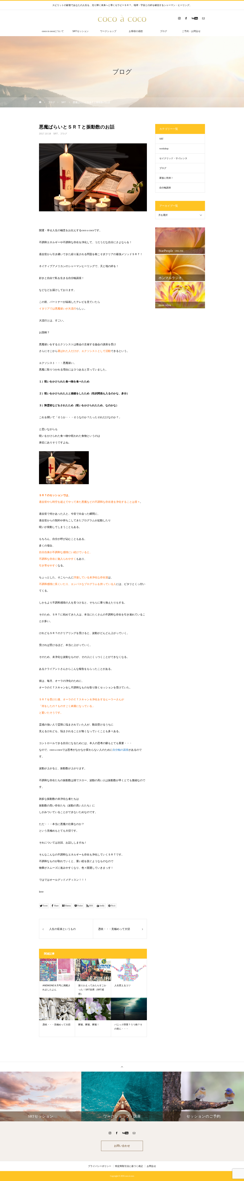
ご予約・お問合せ (191, 31)
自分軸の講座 (120, 749)
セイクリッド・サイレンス (173, 158)
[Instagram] (179, 18)
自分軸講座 (165, 187)
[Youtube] (194, 18)
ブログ (163, 31)
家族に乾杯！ (166, 178)
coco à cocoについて (53, 31)
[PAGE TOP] (122, 1067)
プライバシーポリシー (99, 1166)
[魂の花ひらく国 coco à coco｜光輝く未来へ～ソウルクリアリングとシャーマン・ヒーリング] (122, 18)
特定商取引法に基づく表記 (129, 1166)
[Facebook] (186, 18)
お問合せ (151, 1166)
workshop (163, 148)
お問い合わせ (122, 1145)
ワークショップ (108, 31)
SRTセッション (80, 31)
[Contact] (203, 18)
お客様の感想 (136, 31)
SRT (55, 133)
